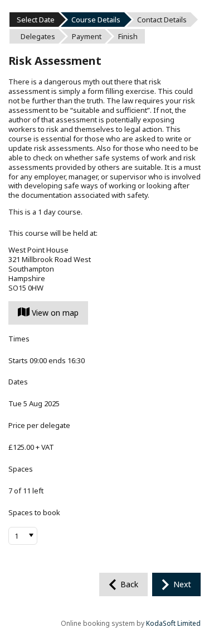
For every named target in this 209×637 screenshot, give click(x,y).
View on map (54, 312)
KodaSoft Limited (173, 623)
